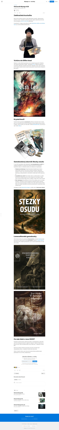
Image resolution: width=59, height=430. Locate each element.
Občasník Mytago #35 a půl (19, 404)
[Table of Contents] (1, 215)
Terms (31, 423)
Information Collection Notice (29, 364)
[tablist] (17, 379)
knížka (19, 125)
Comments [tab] (15, 379)
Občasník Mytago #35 (18, 398)
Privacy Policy (36, 364)
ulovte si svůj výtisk (24, 21)
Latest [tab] (17, 390)
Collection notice (34, 423)
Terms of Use (33, 363)
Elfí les (33, 64)
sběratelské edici (36, 124)
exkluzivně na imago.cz (25, 187)
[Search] (46, 1)
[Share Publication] (48, 1)
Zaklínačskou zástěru (35, 23)
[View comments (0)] (18, 13)
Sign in (56, 1)
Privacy (29, 423)
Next (42, 373)
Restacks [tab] (19, 379)
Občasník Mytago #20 (18, 392)
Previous (17, 373)
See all (15, 410)
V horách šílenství (40, 240)
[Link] (12, 15)
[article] (29, 394)
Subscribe (51, 1)
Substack (25, 428)
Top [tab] (14, 390)
